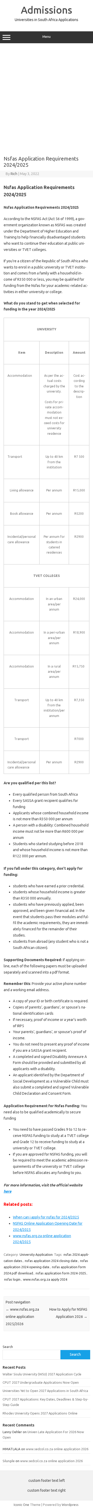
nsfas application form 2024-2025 (61, 1273)
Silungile (9, 1461)
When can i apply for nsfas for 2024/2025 (46, 1217)
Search (8, 1346)
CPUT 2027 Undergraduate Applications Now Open (41, 1382)
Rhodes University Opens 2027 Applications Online (40, 1413)
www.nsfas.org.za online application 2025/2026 (22, 1316)
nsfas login (12, 1279)
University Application (36, 1254)
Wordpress (70, 1504)
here (7, 1191)
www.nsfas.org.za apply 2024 (45, 1279)
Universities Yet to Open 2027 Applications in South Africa (45, 1390)
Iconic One (21, 1504)
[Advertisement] (46, 97)
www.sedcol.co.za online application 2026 (57, 1449)
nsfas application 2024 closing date (51, 1261)
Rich (14, 174)
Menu (46, 37)
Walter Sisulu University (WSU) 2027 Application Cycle (42, 1374)
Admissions (46, 9)
